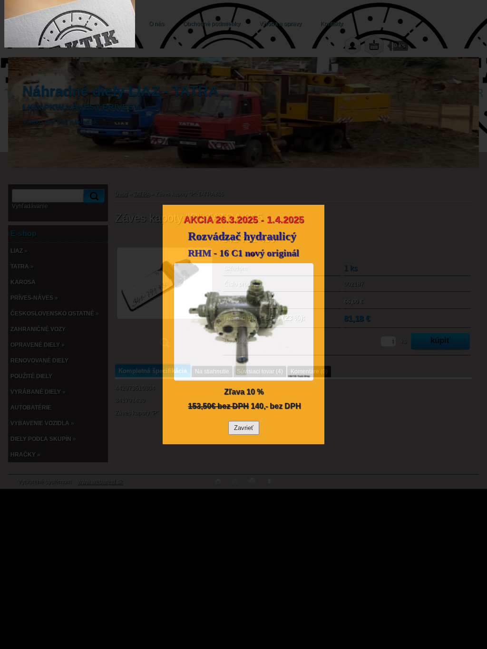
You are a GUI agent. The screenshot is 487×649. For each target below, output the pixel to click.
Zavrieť (243, 427)
